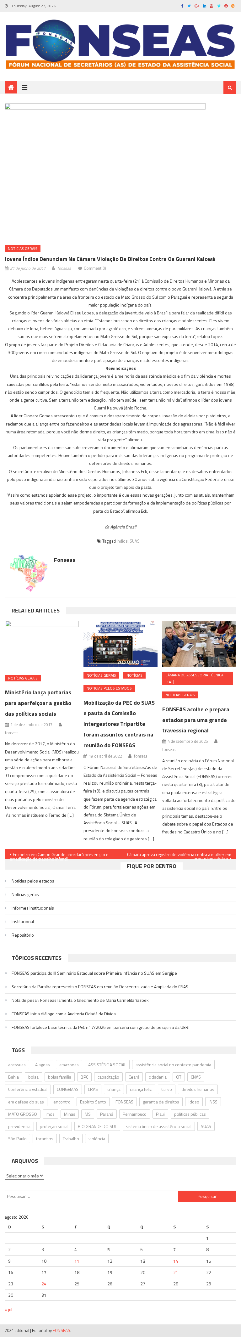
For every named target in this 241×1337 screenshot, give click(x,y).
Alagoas (42, 1064)
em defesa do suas (26, 1101)
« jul (8, 1309)
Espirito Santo (93, 1101)
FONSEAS (124, 1101)
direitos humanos (197, 1089)
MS (88, 1114)
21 (175, 1272)
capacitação (108, 1077)
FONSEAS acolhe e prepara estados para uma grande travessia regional (195, 720)
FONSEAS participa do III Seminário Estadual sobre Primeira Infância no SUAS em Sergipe (94, 973)
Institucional (23, 921)
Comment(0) (95, 268)
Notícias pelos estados (33, 880)
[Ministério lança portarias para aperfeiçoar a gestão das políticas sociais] (42, 645)
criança (113, 1089)
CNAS (196, 1077)
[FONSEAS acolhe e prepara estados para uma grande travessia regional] (199, 644)
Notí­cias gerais (22, 248)
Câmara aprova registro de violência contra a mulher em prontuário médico (179, 855)
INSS (213, 1101)
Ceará (134, 1077)
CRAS (93, 1089)
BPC (84, 1077)
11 (76, 1261)
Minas (69, 1114)
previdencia (19, 1126)
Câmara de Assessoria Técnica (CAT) (194, 678)
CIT (178, 1077)
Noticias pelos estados (109, 688)
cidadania (158, 1077)
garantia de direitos (161, 1101)
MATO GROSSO (22, 1114)
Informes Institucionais (33, 908)
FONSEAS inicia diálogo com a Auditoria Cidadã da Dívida (64, 1013)
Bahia (13, 1077)
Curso (166, 1089)
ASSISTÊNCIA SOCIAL (107, 1064)
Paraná (106, 1114)
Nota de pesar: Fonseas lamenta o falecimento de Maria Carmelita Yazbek (80, 1000)
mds (50, 1114)
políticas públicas (190, 1114)
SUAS (135, 541)
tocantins (44, 1138)
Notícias (134, 675)
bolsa (33, 1077)
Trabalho (71, 1138)
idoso (194, 1101)
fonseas (64, 268)
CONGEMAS (67, 1089)
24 (43, 1283)
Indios (122, 541)
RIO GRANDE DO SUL (97, 1126)
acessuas (17, 1064)
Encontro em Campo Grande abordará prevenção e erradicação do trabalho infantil (59, 855)
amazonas (69, 1064)
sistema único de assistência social (158, 1126)
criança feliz (141, 1089)
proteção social (54, 1126)
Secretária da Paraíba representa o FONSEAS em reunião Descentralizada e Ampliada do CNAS (100, 986)
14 (175, 1261)
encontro (62, 1101)
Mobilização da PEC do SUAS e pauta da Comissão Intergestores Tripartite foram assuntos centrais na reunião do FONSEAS (119, 723)
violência (96, 1138)
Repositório (23, 935)
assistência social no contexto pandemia (173, 1064)
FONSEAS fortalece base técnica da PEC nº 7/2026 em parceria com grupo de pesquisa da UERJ (101, 1027)
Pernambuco (135, 1114)
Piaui (160, 1114)
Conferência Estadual (27, 1089)
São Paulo (17, 1138)
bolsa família (59, 1077)
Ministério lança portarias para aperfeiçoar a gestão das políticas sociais (38, 703)
